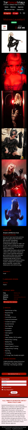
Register (8, 13)
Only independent (8, 390)
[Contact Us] (24, 13)
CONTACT (23, 400)
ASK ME (21, 27)
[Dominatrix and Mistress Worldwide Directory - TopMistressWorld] (14, 3)
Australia (13, 235)
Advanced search (14, 395)
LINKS (19, 402)
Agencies (20, 7)
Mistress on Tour (10, 9)
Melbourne (6, 235)
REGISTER (17, 400)
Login (16, 13)
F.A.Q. (4, 400)
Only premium (7, 387)
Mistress (13, 7)
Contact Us (20, 9)
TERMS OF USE (10, 400)
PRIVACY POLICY (12, 402)
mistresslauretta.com (20, 297)
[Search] (20, 13)
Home (6, 7)
